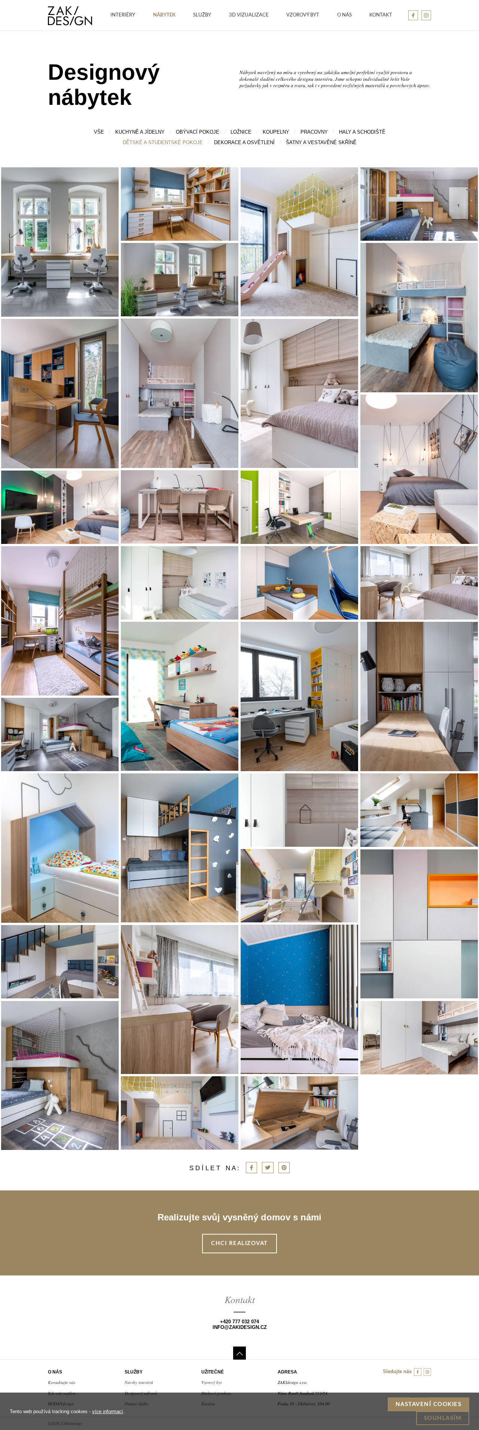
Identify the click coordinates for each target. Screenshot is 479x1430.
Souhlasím (442, 1418)
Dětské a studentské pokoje (163, 142)
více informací (107, 1411)
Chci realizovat (239, 1243)
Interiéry (122, 15)
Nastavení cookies (428, 1404)
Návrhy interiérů (139, 1382)
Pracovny (314, 132)
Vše (99, 132)
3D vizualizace (249, 15)
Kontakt (380, 15)
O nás (344, 15)
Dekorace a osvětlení (244, 142)
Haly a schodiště (362, 132)
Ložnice (241, 132)
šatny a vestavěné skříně (321, 142)
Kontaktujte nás (61, 1382)
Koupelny (276, 132)
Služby (202, 15)
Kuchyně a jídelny (140, 132)
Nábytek (164, 15)
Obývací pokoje (197, 132)
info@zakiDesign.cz (240, 1327)
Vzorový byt (302, 15)
